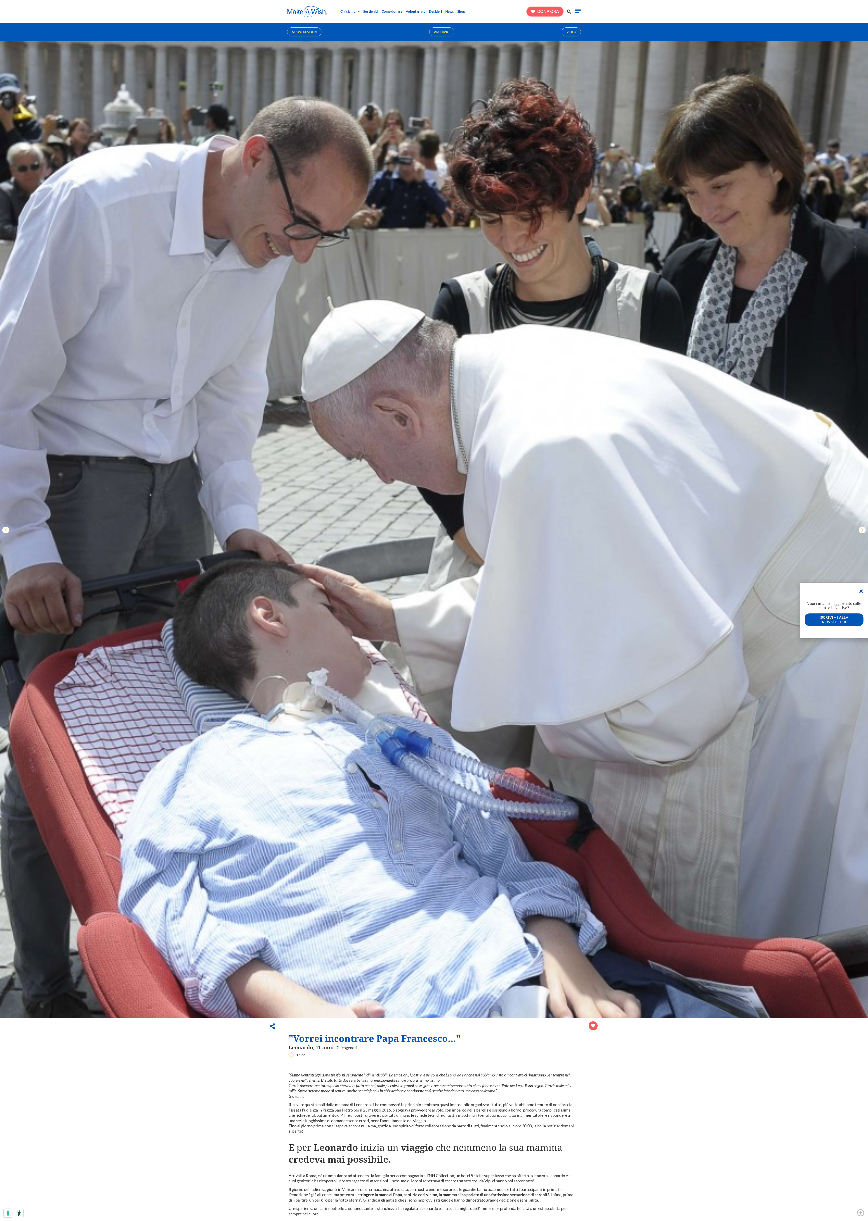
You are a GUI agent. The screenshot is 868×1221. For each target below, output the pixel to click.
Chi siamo (348, 11)
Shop (461, 11)
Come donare (392, 11)
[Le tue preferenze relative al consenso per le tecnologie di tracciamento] (8, 1213)
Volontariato (416, 11)
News (449, 11)
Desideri (435, 11)
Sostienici (370, 11)
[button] (569, 11)
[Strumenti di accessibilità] (19, 1213)
